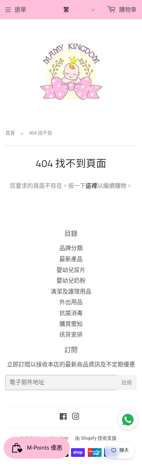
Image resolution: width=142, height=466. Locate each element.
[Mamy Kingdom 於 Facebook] (63, 417)
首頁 (10, 133)
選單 (20, 9)
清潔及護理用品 (71, 291)
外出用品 (71, 302)
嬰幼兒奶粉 (71, 280)
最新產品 (71, 259)
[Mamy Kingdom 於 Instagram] (75, 417)
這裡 (91, 185)
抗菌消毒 (71, 313)
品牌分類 (71, 248)
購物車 (127, 9)
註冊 (127, 382)
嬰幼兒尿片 (71, 270)
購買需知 (71, 324)
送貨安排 (71, 334)
